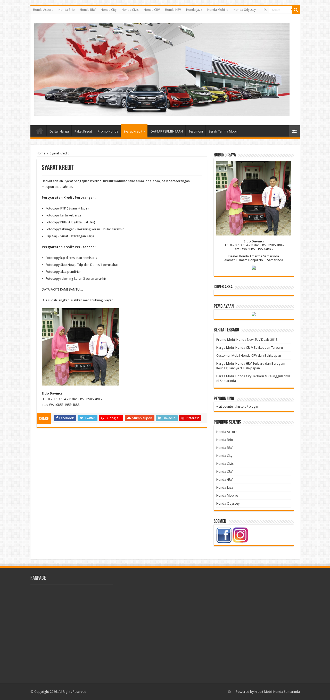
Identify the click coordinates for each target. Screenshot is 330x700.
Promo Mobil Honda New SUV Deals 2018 (246, 340)
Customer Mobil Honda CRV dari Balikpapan (248, 355)
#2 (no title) (39, 130)
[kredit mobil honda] (162, 69)
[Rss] (265, 10)
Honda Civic (130, 10)
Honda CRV (152, 10)
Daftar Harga (59, 131)
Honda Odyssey (245, 10)
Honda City (109, 10)
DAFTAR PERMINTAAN (167, 131)
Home (41, 153)
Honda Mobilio (217, 10)
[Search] (296, 10)
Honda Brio (67, 10)
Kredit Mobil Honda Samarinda (277, 692)
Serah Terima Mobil (223, 131)
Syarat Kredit (132, 131)
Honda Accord (43, 10)
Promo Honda (108, 131)
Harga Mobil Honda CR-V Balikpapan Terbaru (249, 347)
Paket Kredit (83, 131)
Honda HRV (173, 10)
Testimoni (195, 131)
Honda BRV (88, 10)
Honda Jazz (194, 10)
